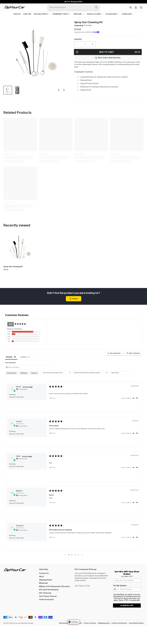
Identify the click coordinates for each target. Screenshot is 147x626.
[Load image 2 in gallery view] (17, 90)
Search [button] (75, 299)
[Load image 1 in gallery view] (7, 90)
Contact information (119, 623)
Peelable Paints (41, 14)
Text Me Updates (120, 585)
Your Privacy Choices (48, 596)
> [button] (82, 555)
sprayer (34, 373)
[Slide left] (58, 90)
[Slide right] (64, 90)
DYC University (45, 593)
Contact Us (44, 573)
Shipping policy (104, 623)
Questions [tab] (23, 357)
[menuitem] (56, 573)
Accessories (111, 14)
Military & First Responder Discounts (54, 586)
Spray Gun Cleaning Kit (13, 266)
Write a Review (134, 353)
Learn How (126, 14)
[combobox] (70, 7)
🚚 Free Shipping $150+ (73, 1)
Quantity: (78, 39)
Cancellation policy (136, 623)
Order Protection (46, 599)
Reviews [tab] (9, 357)
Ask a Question (115, 353)
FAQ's (41, 577)
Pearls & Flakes (94, 14)
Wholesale (43, 583)
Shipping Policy (45, 580)
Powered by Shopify (26, 623)
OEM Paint (77, 14)
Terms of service (90, 623)
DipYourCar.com (14, 623)
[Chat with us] (130, 7)
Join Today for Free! (82, 585)
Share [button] (53, 398)
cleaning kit (11, 373)
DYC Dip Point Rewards (49, 590)
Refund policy (64, 623)
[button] (141, 7)
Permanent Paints (60, 14)
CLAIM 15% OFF (126, 605)
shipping (23, 373)
